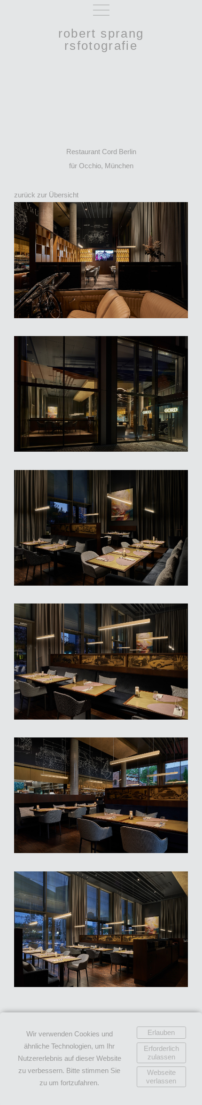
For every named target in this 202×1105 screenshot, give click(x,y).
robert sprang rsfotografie (101, 39)
